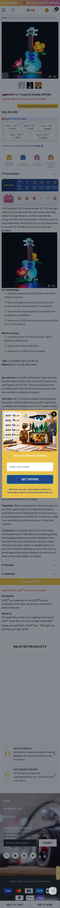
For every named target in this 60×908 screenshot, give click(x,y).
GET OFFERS (30, 479)
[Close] (54, 414)
